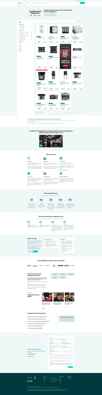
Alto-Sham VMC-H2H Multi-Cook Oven (64, 84)
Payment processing (54, 378)
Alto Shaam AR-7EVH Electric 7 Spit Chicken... (41, 85)
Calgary (55, 274)
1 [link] (69, 112)
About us (45, 2)
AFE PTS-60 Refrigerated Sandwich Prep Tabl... (76, 38)
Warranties (60, 381)
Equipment (28, 2)
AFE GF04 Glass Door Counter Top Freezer (53, 38)
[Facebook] (27, 381)
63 (79, 112)
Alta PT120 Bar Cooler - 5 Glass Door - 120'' (76, 58)
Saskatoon (70, 274)
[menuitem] (24, 3)
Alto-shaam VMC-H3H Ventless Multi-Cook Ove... (53, 84)
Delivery (60, 378)
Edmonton (62, 274)
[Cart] (84, 1)
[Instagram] (29, 381)
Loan (44, 381)
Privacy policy (28, 386)
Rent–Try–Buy (66, 227)
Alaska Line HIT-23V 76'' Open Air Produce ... (53, 58)
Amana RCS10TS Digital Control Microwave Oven (52, 105)
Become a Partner (40, 2)
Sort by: (76, 21)
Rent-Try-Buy (39, 41)
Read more (30, 251)
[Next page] (82, 112)
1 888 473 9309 (78, 0)
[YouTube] (30, 381)
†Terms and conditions (33, 386)
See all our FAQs (66, 319)
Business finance (53, 381)
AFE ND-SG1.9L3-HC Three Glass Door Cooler (64, 38)
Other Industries (34, 2)
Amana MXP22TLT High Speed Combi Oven (76, 84)
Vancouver (62, 277)
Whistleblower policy (38, 386)
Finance (23, 2)
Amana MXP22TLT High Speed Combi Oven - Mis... (41, 105)
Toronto (55, 277)
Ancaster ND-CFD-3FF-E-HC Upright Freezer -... (64, 105)
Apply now (82, 2)
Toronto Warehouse (69, 378)
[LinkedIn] (31, 381)
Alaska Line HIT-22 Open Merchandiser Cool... (40, 58)
